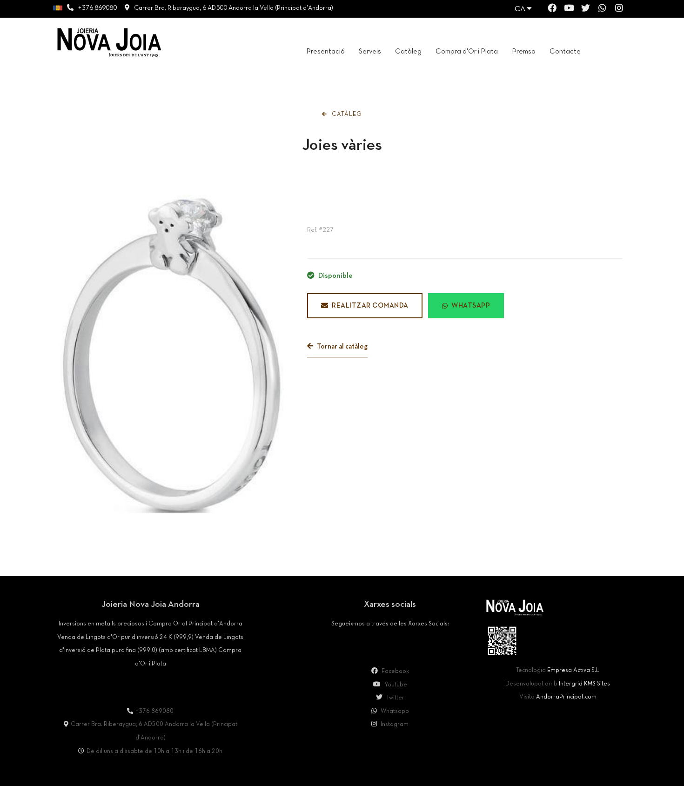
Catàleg (346, 114)
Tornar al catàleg (341, 346)
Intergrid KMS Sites (584, 684)
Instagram (394, 724)
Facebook (394, 671)
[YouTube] (569, 10)
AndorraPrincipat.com (566, 697)
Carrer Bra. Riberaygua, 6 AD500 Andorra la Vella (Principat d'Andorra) (233, 8)
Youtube (395, 685)
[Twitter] (585, 10)
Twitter (394, 698)
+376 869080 (97, 8)
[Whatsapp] (602, 10)
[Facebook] (552, 10)
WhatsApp (470, 305)
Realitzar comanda (370, 305)
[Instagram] (619, 10)
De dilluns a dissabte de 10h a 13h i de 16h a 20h (154, 751)
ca (521, 9)
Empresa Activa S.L (573, 670)
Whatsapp (394, 711)
